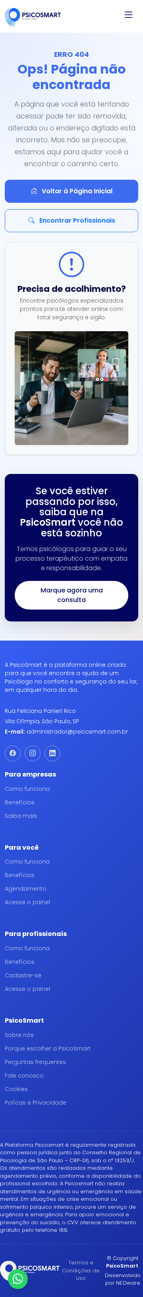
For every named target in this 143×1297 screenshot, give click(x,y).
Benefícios (20, 802)
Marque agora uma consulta (72, 595)
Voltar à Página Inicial (76, 191)
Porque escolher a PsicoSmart (48, 1048)
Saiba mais (21, 816)
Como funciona (27, 789)
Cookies (16, 1089)
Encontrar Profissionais (76, 220)
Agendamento (25, 888)
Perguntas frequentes (35, 1062)
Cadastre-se (23, 975)
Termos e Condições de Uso (81, 1270)
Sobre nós (19, 1035)
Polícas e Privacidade (35, 1102)
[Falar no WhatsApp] (18, 1279)
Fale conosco (24, 1075)
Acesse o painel (27, 902)
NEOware (128, 1283)
